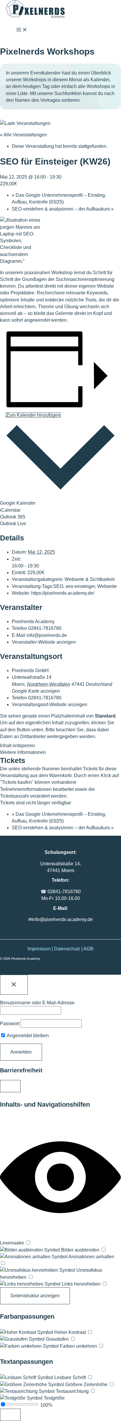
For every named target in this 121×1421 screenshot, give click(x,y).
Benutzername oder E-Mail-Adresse (37, 1002)
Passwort (9, 1023)
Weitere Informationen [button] (23, 752)
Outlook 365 (12, 516)
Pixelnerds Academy (33, 621)
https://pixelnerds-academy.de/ (62, 593)
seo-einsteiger (80, 586)
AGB (88, 948)
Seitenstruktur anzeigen (35, 1295)
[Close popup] (14, 985)
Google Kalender (18, 503)
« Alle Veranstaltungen (23, 134)
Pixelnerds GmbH (30, 670)
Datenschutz (67, 948)
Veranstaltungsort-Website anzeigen (49, 704)
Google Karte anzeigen (36, 691)
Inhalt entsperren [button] (17, 745)
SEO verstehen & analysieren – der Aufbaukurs (63, 208)
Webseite (107, 586)
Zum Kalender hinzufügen (33, 415)
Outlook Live (13, 523)
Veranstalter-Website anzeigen (44, 642)
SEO (58, 586)
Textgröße (54, 1397)
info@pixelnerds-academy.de (62, 919)
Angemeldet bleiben (27, 1035)
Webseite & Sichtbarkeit (90, 579)
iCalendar (10, 510)
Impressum (39, 948)
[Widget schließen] (10, 1086)
